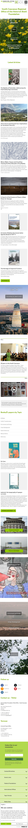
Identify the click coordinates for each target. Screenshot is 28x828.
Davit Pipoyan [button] (4, 99)
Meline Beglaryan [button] (11, 99)
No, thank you (19, 823)
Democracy (3, 436)
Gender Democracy (5, 430)
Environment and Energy (6, 424)
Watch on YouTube (5, 395)
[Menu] (26, 2)
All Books (3, 418)
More (14, 29)
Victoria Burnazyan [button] (13, 244)
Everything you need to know (14, 296)
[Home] (7, 1)
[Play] (14, 389)
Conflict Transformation (6, 421)
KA (19, 2)
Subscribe (14, 759)
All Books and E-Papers (7, 510)
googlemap (8, 715)
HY (22, 2)
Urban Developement (5, 427)
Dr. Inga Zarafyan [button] (4, 244)
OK (6, 823)
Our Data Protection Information (7, 820)
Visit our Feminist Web (14, 564)
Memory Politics (4, 433)
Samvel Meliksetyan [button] (5, 276)
